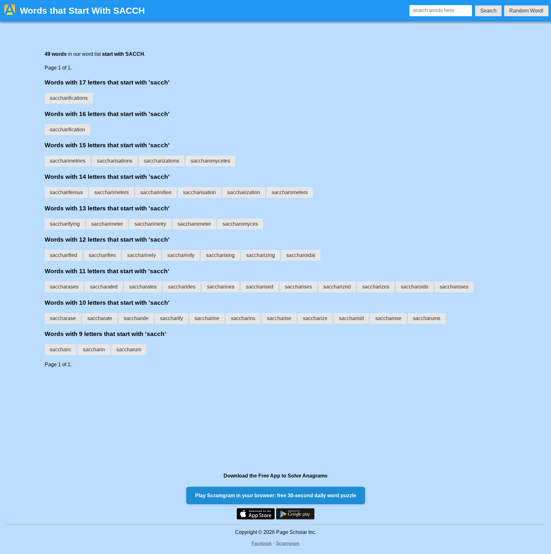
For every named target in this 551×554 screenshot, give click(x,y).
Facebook (262, 543)
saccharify (171, 318)
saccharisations (114, 161)
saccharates (143, 286)
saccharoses (454, 286)
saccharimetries (67, 161)
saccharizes (375, 286)
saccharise (279, 318)
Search (488, 10)
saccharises (298, 286)
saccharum (128, 349)
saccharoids (414, 286)
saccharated (104, 286)
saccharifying (65, 224)
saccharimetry (150, 224)
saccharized (337, 286)
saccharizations (161, 161)
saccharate (99, 318)
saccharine (207, 318)
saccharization (243, 192)
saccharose (388, 318)
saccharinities (156, 192)
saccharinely (141, 255)
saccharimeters (111, 192)
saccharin (94, 349)
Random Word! (526, 10)
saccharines (220, 286)
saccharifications (69, 98)
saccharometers (290, 192)
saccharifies (102, 255)
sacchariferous (66, 192)
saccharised (259, 286)
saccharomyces (240, 224)
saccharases (64, 286)
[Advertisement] (236, 419)
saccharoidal (300, 255)
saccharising (220, 255)
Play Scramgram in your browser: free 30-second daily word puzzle (275, 495)
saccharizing (260, 255)
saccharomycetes (210, 161)
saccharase (63, 318)
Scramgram (287, 543)
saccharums (426, 318)
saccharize (315, 318)
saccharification (67, 129)
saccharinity (181, 255)
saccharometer (194, 224)
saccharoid (351, 318)
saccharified (63, 255)
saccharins (243, 318)
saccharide (136, 318)
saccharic (60, 349)
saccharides (181, 286)
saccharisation (199, 192)
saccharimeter (107, 224)
